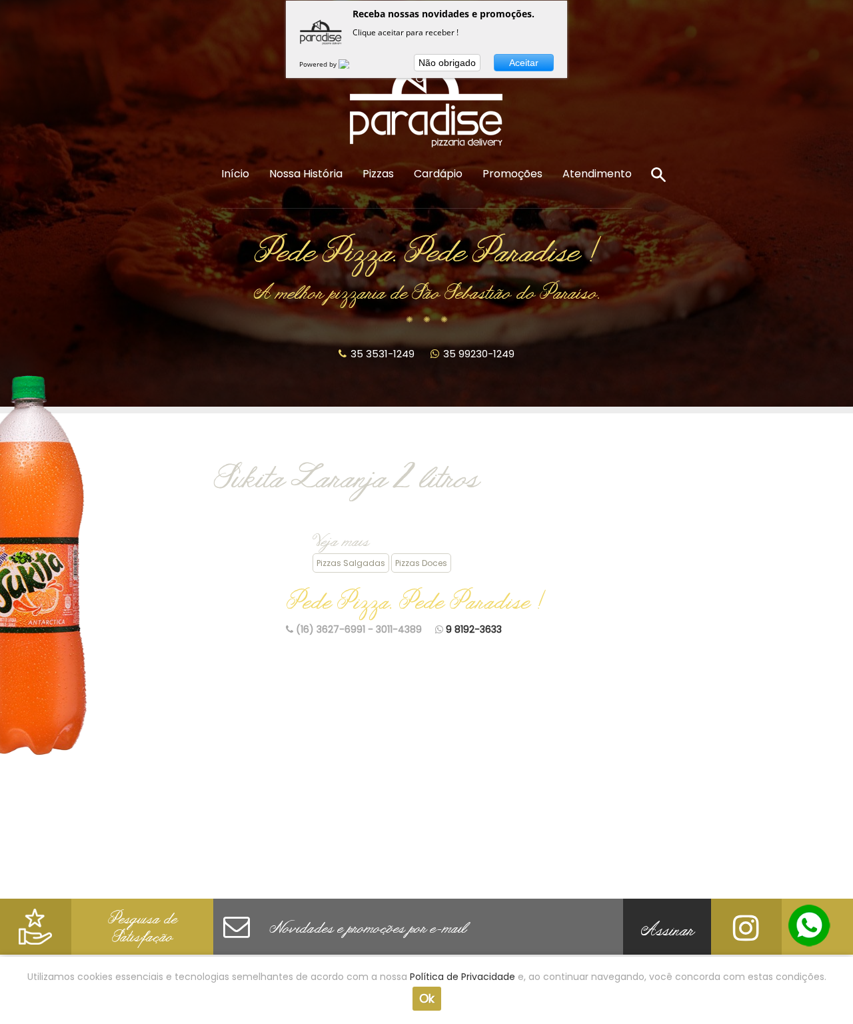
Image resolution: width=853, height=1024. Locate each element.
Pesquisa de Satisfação (142, 929)
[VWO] (352, 64)
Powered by (319, 64)
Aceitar (523, 62)
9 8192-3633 (474, 629)
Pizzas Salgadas (351, 563)
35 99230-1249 (478, 354)
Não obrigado (447, 62)
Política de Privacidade (462, 976)
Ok (426, 998)
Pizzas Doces (421, 563)
